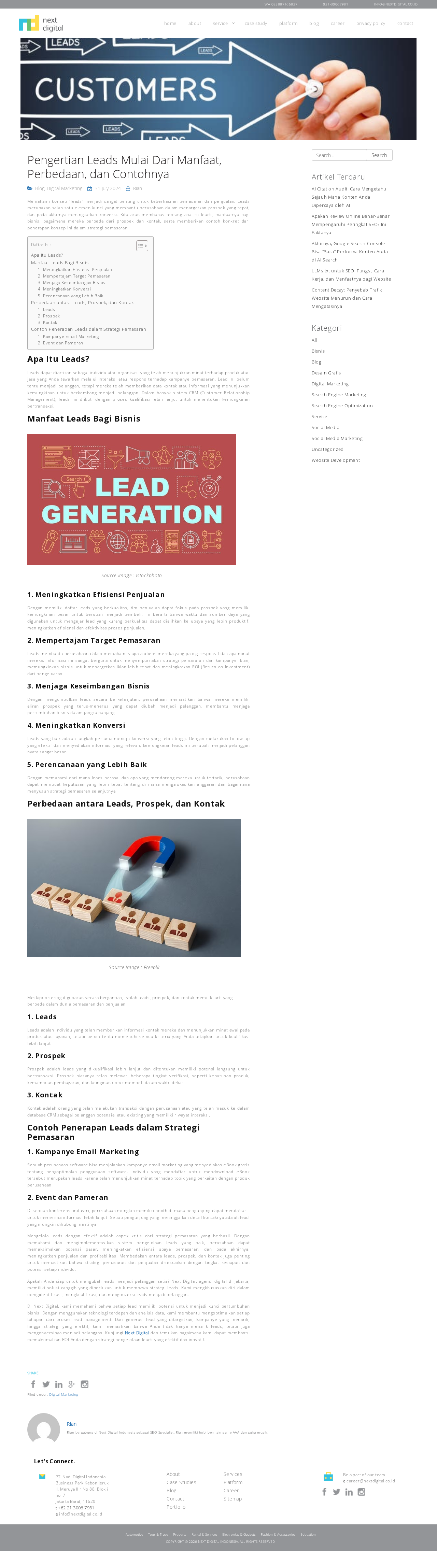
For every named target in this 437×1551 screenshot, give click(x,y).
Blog (314, 23)
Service (220, 23)
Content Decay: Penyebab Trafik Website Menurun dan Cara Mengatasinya (347, 298)
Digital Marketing (64, 188)
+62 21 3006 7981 (76, 1508)
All (314, 340)
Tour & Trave (158, 1534)
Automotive (134, 1534)
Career (337, 23)
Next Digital (137, 1332)
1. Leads (46, 309)
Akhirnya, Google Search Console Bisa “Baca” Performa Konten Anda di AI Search (350, 252)
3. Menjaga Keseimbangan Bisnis (71, 282)
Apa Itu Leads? (47, 255)
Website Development (336, 460)
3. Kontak (47, 322)
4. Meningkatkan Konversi (64, 289)
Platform (288, 23)
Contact (405, 23)
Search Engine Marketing (339, 395)
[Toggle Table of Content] (138, 246)
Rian (137, 188)
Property (179, 1534)
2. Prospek (49, 316)
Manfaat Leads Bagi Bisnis (60, 262)
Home (170, 23)
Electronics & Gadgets (239, 1534)
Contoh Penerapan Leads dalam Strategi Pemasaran (88, 329)
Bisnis (318, 351)
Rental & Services (204, 1534)
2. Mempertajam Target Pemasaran (74, 276)
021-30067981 (335, 4)
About (194, 23)
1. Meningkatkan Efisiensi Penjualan (75, 269)
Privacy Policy (370, 23)
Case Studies (181, 1482)
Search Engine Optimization (342, 406)
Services (233, 1474)
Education (308, 1534)
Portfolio (176, 1507)
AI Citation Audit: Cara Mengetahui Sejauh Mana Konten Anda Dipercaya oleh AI (350, 197)
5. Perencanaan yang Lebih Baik (70, 296)
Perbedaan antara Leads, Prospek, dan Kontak (82, 302)
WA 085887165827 (281, 4)
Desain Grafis (326, 373)
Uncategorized (328, 449)
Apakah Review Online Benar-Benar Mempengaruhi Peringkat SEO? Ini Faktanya (351, 224)
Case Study (256, 23)
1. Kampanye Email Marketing (68, 336)
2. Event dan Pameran (60, 343)
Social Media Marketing (337, 438)
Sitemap (233, 1498)
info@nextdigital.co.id (396, 4)
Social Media (325, 427)
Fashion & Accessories (278, 1534)
